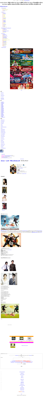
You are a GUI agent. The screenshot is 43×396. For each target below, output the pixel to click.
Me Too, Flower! (5, 230)
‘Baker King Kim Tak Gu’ (39, 230)
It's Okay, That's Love (5, 156)
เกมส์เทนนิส (4, 18)
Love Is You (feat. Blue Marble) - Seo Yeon (29, 340)
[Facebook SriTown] (1, 152)
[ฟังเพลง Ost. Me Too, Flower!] (12, 347)
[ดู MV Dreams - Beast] (13, 339)
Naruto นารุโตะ (4, 41)
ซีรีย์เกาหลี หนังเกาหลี (15, 160)
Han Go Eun (3, 210)
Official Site (18, 172)
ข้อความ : (2, 357)
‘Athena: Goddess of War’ (25, 230)
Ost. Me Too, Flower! (24, 173)
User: (14, 0)
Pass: (17, 0)
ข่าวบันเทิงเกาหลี (5, 29)
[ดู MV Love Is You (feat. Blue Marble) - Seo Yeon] (29, 339)
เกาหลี (7, 160)
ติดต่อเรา (23, 391)
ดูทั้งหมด (21, 341)
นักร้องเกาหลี (4, 31)
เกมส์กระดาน (4, 13)
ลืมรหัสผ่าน (28, 0)
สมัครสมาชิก (25, 0)
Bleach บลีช (4, 34)
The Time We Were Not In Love (8, 155)
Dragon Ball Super (5, 37)
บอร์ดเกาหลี (30, 355)
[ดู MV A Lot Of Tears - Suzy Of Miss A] (21, 339)
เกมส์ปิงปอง (4, 20)
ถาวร (21, 0)
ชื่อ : (21, 354)
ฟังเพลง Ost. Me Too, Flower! (25, 345)
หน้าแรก (3, 160)
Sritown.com (40, 232)
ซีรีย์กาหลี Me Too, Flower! (35, 232)
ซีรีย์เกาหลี (2, 230)
